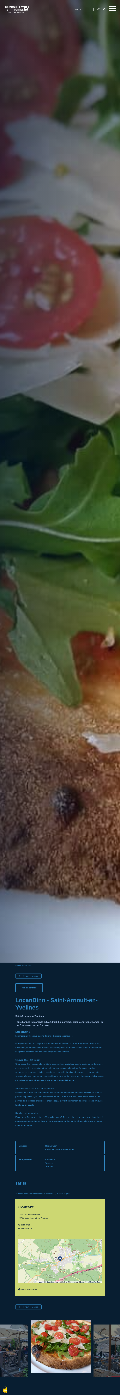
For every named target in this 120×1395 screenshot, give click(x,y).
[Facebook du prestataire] (18, 1235)
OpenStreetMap (52, 1282)
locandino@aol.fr (25, 1228)
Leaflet (41, 1282)
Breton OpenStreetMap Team (90, 1282)
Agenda (83, 15)
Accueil (18, 965)
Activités (69, 15)
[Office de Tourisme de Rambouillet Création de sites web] (17, 9)
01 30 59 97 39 (24, 1225)
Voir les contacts (29, 988)
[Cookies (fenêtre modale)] (5, 1390)
